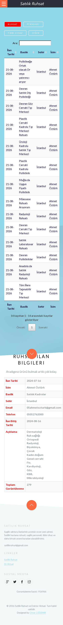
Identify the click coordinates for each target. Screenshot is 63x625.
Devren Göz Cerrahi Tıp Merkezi (26, 107)
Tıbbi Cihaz (15, 33)
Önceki (21, 327)
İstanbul (41, 71)
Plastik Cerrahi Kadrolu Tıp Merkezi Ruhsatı (26, 126)
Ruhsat (12, 24)
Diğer (36, 33)
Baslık (24, 52)
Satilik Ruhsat (10, 559)
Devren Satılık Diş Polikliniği (25, 92)
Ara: (15, 43)
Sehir (41, 52)
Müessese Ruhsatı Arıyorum (25, 203)
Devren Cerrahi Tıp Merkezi (25, 229)
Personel (33, 24)
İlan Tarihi (10, 52)
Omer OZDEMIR (38, 612)
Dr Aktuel (9, 564)
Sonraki (43, 327)
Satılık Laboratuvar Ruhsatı (26, 244)
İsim (53, 52)
